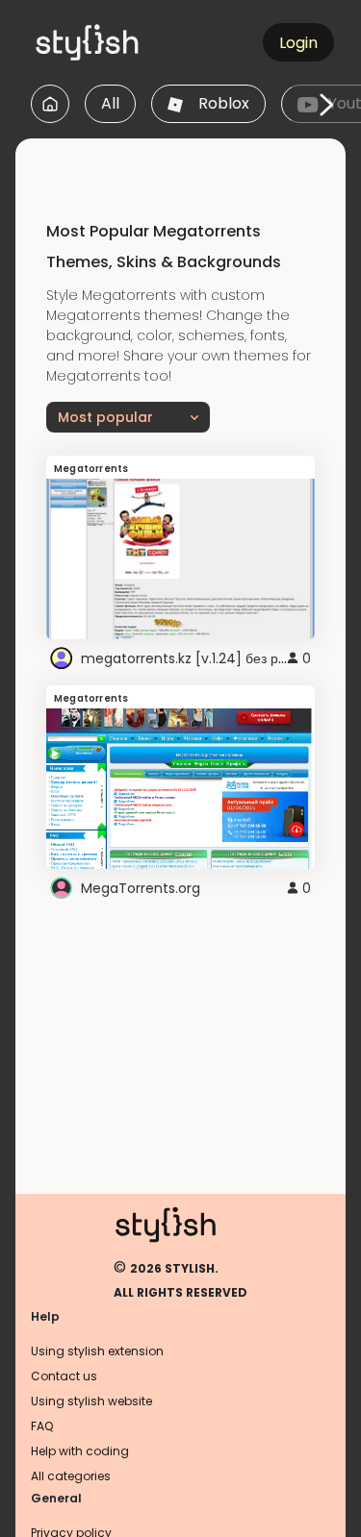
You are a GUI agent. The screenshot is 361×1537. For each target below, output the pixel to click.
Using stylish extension (97, 1351)
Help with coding (80, 1451)
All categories (71, 1476)
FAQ (42, 1426)
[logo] (121, 42)
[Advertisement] (188, 162)
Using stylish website (91, 1401)
